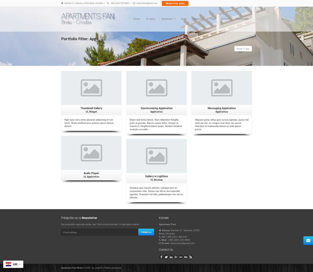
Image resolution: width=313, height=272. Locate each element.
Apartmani (166, 18)
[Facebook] (161, 257)
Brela (184, 18)
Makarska (198, 18)
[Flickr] (181, 257)
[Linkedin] (171, 257)
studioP (98, 268)
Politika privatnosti (112, 268)
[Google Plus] (176, 257)
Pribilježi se (146, 232)
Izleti (212, 18)
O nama (150, 18)
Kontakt (225, 18)
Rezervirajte (242, 18)
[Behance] (185, 257)
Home (137, 18)
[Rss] (190, 257)
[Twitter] (166, 257)
